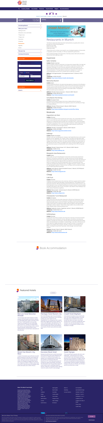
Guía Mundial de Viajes (80, 389)
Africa (42, 387)
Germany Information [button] (23, 54)
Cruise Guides (55, 396)
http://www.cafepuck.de (58, 193)
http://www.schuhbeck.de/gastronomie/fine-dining (65, 109)
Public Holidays (55, 400)
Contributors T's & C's (80, 396)
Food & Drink (49, 8)
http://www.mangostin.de (58, 171)
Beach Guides (55, 389)
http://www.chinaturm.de (58, 211)
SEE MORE (53, 292)
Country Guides (25, 8)
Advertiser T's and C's (80, 394)
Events (19, 47)
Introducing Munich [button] (23, 25)
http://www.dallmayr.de (58, 150)
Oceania (42, 400)
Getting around (21, 30)
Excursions (20, 39)
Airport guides (55, 387)
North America (43, 398)
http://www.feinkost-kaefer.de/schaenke (63, 78)
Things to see (21, 35)
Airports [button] (20, 90)
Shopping (20, 41)
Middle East (43, 396)
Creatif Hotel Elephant (72, 314)
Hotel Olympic (69, 352)
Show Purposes (92, 419)
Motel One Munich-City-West (26, 353)
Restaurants (21, 43)
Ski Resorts (54, 402)
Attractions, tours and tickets (24, 32)
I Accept (91, 416)
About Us (66, 387)
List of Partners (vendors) (51, 421)
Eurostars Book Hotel (49, 352)
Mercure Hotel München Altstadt (27, 315)
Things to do (21, 37)
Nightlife (20, 45)
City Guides (34, 8)
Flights (56, 8)
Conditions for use (79, 398)
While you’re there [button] (22, 28)
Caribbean (43, 392)
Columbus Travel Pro (80, 392)
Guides (49, 16)
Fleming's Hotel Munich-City (51, 314)
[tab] (30, 25)
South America (43, 402)
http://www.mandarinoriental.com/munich (63, 95)
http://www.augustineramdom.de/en (61, 130)
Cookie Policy (78, 406)
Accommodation (64, 8)
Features (41, 8)
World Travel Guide (41, 16)
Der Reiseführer (79, 387)
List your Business (67, 392)
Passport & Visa (55, 398)
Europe (54, 16)
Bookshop (66, 389)
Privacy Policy (78, 404)
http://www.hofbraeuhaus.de (59, 232)
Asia (41, 389)
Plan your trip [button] (21, 51)
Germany (59, 16)
